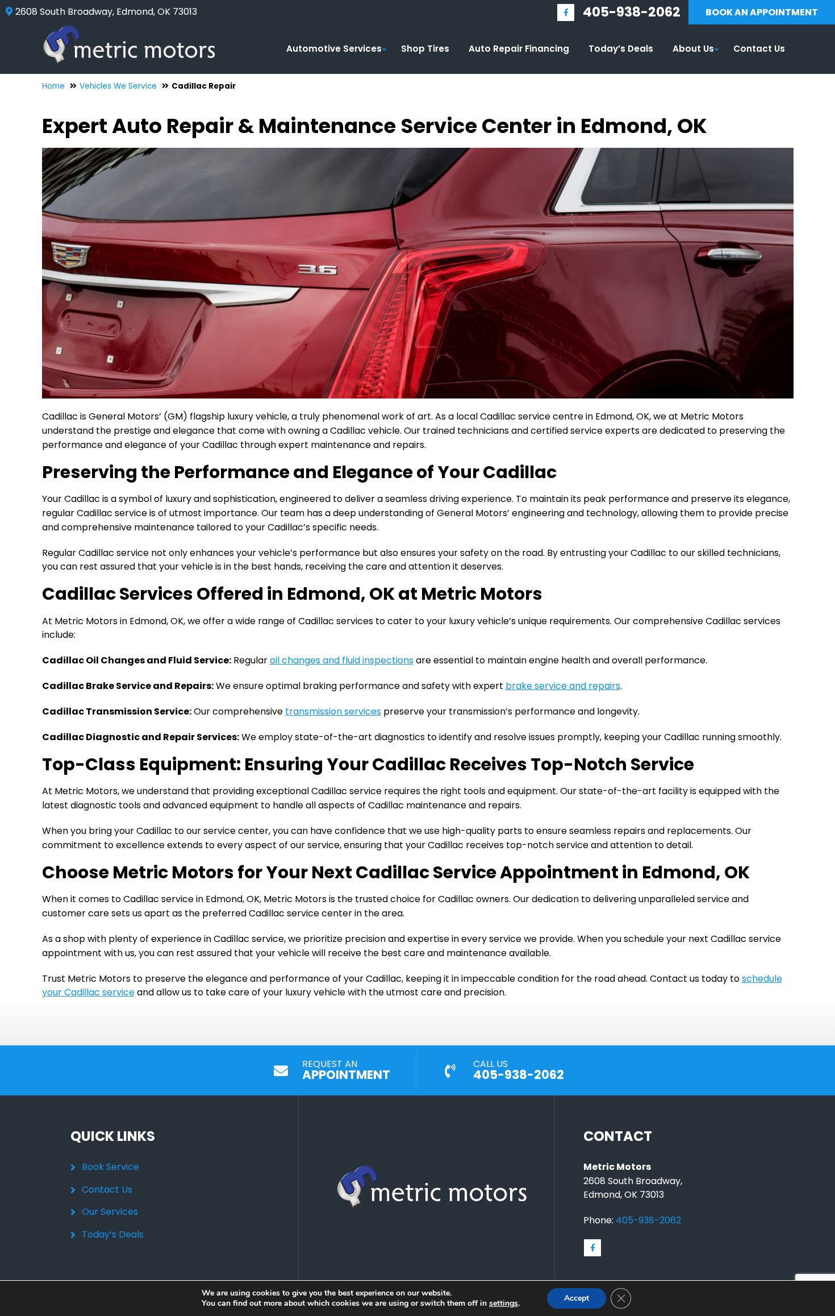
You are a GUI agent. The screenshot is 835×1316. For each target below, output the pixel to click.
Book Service (110, 1166)
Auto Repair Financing (519, 49)
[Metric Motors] (129, 28)
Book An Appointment (761, 12)
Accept (576, 1298)
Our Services (110, 1211)
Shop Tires (425, 49)
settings (503, 1303)
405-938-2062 (631, 12)
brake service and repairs (563, 685)
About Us (693, 49)
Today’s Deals (620, 49)
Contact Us (759, 49)
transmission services (333, 711)
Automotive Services (334, 49)
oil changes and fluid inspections (342, 660)
